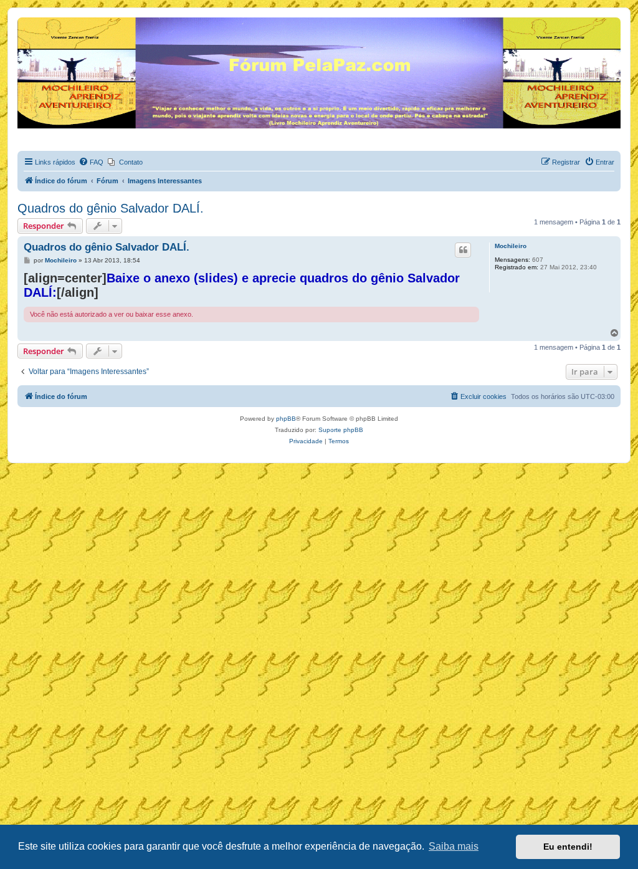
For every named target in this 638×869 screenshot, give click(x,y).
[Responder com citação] (463, 249)
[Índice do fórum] (24, 20)
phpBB (286, 418)
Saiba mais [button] (453, 846)
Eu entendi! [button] (568, 847)
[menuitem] (91, 162)
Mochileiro (510, 245)
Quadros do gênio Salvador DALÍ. (110, 208)
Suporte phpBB (340, 429)
